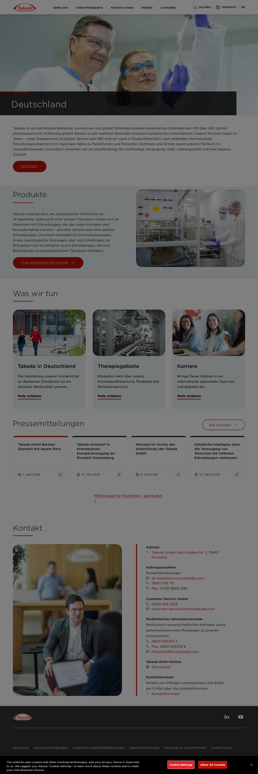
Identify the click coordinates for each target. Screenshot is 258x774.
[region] (129, 765)
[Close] (251, 764)
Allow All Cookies (212, 764)
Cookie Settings (181, 764)
